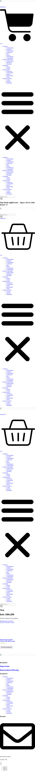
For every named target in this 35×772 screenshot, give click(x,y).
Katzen (8, 68)
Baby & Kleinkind (8, 59)
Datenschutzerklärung (9, 670)
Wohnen (5, 46)
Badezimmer (10, 75)
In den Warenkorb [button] (6, 647)
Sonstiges (9, 64)
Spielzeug (9, 62)
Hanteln (9, 81)
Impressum (4, 666)
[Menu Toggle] (1, 763)
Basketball (9, 83)
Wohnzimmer (10, 48)
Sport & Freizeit (7, 78)
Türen (8, 77)
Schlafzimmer (10, 51)
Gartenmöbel (10, 58)
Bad (8, 53)
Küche (8, 55)
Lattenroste (9, 52)
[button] (17, 120)
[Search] (1, 199)
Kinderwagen (10, 61)
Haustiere (5, 65)
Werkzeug (9, 71)
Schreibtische (10, 56)
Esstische (9, 49)
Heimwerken (6, 69)
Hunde (8, 67)
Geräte (8, 80)
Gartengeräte (10, 72)
